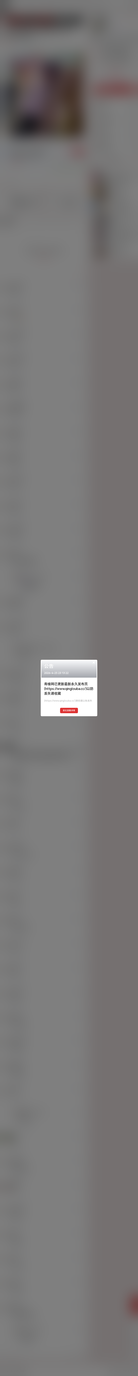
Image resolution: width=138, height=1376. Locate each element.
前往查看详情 (69, 710)
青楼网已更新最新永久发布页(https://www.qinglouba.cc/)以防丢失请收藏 (68, 688)
